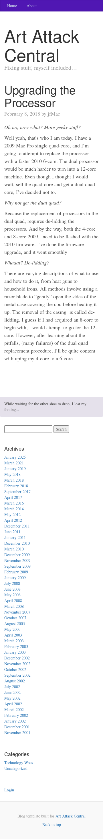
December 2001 (17, 726)
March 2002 (14, 709)
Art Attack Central (71, 816)
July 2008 (12, 583)
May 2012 (12, 514)
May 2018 (12, 474)
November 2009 (17, 560)
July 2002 (12, 686)
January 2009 (15, 577)
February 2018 (16, 485)
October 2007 (15, 617)
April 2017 (13, 497)
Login (9, 790)
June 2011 (12, 531)
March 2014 (14, 508)
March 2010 (14, 549)
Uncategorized (15, 768)
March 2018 (14, 480)
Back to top (51, 824)
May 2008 (12, 594)
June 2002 (12, 692)
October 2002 (15, 669)
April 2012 (13, 520)
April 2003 (13, 635)
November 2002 (17, 663)
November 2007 (17, 612)
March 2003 (14, 640)
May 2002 (12, 698)
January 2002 (15, 721)
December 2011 (17, 526)
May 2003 (12, 629)
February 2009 (16, 572)
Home (12, 5)
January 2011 (15, 537)
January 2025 (15, 457)
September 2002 (17, 675)
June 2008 (12, 589)
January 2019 (15, 468)
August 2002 (14, 681)
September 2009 (17, 566)
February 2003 (16, 646)
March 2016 (14, 503)
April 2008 (13, 600)
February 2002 (16, 715)
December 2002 (17, 658)
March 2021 (14, 463)
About (32, 5)
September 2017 (17, 491)
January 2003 (15, 652)
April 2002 (13, 703)
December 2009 (17, 554)
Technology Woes (18, 762)
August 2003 (14, 623)
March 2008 (14, 606)
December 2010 (17, 543)
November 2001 (17, 732)
